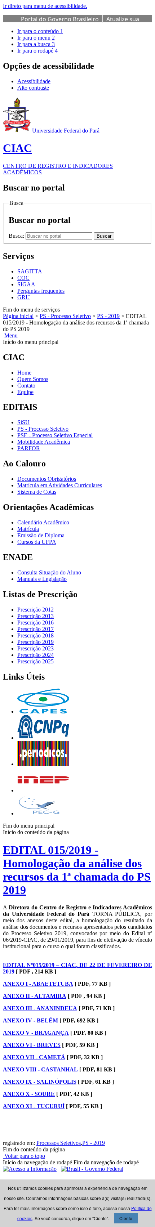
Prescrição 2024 (35, 655)
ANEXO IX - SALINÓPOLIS (39, 1082)
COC (23, 278)
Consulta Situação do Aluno (49, 572)
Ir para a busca (36, 44)
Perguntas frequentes (41, 291)
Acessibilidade (33, 81)
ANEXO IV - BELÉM (30, 1020)
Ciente (125, 1218)
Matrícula (28, 529)
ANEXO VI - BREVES (32, 1045)
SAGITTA (29, 271)
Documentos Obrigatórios (46, 479)
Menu (10, 335)
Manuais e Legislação (42, 579)
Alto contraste (33, 88)
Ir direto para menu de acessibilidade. (45, 6)
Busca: (17, 236)
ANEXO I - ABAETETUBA (38, 984)
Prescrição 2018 (35, 635)
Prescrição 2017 (35, 629)
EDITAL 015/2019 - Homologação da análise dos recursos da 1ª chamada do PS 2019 (77, 869)
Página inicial (18, 316)
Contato (26, 385)
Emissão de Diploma (41, 535)
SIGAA (26, 284)
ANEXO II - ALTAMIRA (34, 996)
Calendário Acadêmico (43, 522)
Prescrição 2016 (35, 622)
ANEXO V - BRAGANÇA (36, 1033)
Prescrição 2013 (35, 616)
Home (24, 373)
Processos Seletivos (58, 1143)
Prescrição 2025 (35, 661)
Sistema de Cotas (36, 492)
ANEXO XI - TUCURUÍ (34, 1106)
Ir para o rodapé (37, 51)
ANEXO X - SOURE (29, 1094)
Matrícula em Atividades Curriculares (59, 485)
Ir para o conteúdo (40, 31)
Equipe (25, 392)
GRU (23, 297)
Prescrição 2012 (35, 609)
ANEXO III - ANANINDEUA (40, 1008)
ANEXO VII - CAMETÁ (34, 1057)
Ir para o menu (36, 38)
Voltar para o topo (24, 1156)
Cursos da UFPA (36, 542)
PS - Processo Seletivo (65, 316)
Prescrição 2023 (35, 648)
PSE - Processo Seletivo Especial (55, 435)
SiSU (23, 422)
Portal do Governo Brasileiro (60, 19)
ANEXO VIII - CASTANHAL (40, 1069)
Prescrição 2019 (35, 642)
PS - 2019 (108, 316)
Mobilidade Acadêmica (43, 442)
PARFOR (28, 448)
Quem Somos (32, 379)
